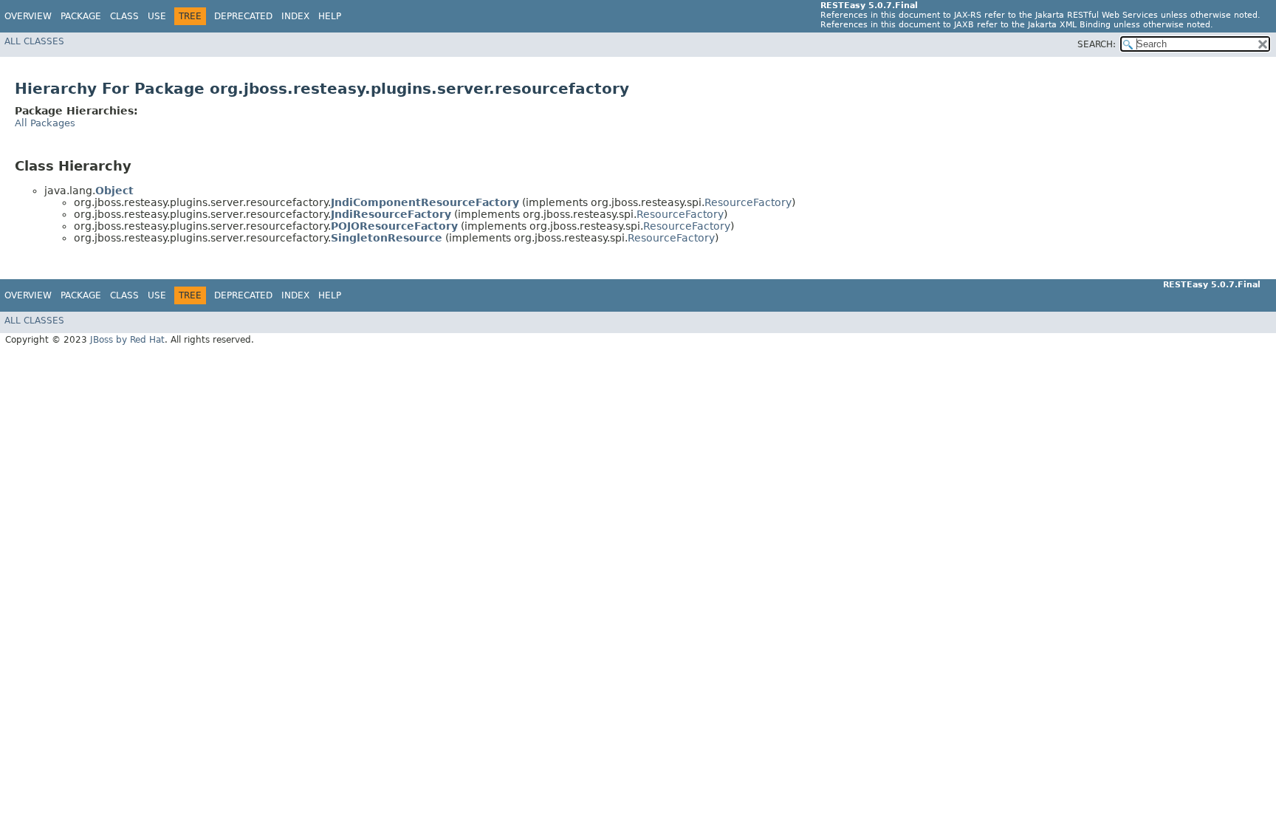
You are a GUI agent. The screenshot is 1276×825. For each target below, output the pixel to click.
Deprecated (243, 16)
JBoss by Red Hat (127, 340)
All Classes (34, 41)
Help (329, 16)
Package (81, 16)
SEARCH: (1096, 44)
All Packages (45, 123)
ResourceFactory (748, 202)
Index (295, 16)
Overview (28, 16)
